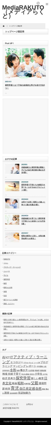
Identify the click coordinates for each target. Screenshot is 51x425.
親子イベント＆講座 (11, 300)
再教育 (37, 370)
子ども (6, 275)
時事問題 (27, 384)
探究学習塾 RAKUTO (11, 408)
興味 (43, 389)
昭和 (21, 383)
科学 (7, 388)
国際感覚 (43, 370)
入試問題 (31, 370)
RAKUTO (7, 259)
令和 (13, 370)
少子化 (45, 374)
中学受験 (40, 366)
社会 (5, 295)
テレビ (31, 362)
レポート (31, 366)
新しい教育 (37, 378)
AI (3, 357)
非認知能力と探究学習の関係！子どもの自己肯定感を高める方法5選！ (33, 170)
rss (38, 3)
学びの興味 (25, 374)
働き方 (24, 370)
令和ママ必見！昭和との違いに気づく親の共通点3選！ (33, 203)
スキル (26, 362)
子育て (17, 373)
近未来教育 (14, 393)
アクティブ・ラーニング (12, 267)
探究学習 (7, 279)
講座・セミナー (9, 304)
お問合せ (29, 404)
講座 (6, 392)
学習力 (32, 374)
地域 (4, 373)
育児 (15, 388)
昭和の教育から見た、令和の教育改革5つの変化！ (33, 237)
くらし (6, 263)
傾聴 (18, 370)
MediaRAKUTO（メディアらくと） (23, 421)
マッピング (19, 366)
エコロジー (16, 362)
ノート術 (37, 362)
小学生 (38, 373)
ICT (8, 357)
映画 (14, 383)
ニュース (7, 271)
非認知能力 (24, 392)
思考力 (11, 378)
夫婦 (10, 373)
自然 (38, 388)
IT (11, 357)
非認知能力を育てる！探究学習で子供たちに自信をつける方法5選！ (33, 221)
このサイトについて (10, 404)
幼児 (4, 378)
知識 (5, 291)
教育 (5, 283)
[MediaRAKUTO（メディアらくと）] (23, 11)
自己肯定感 (27, 388)
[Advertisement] (25, 126)
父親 (34, 383)
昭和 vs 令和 (8, 287)
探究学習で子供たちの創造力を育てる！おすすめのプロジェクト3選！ (33, 187)
